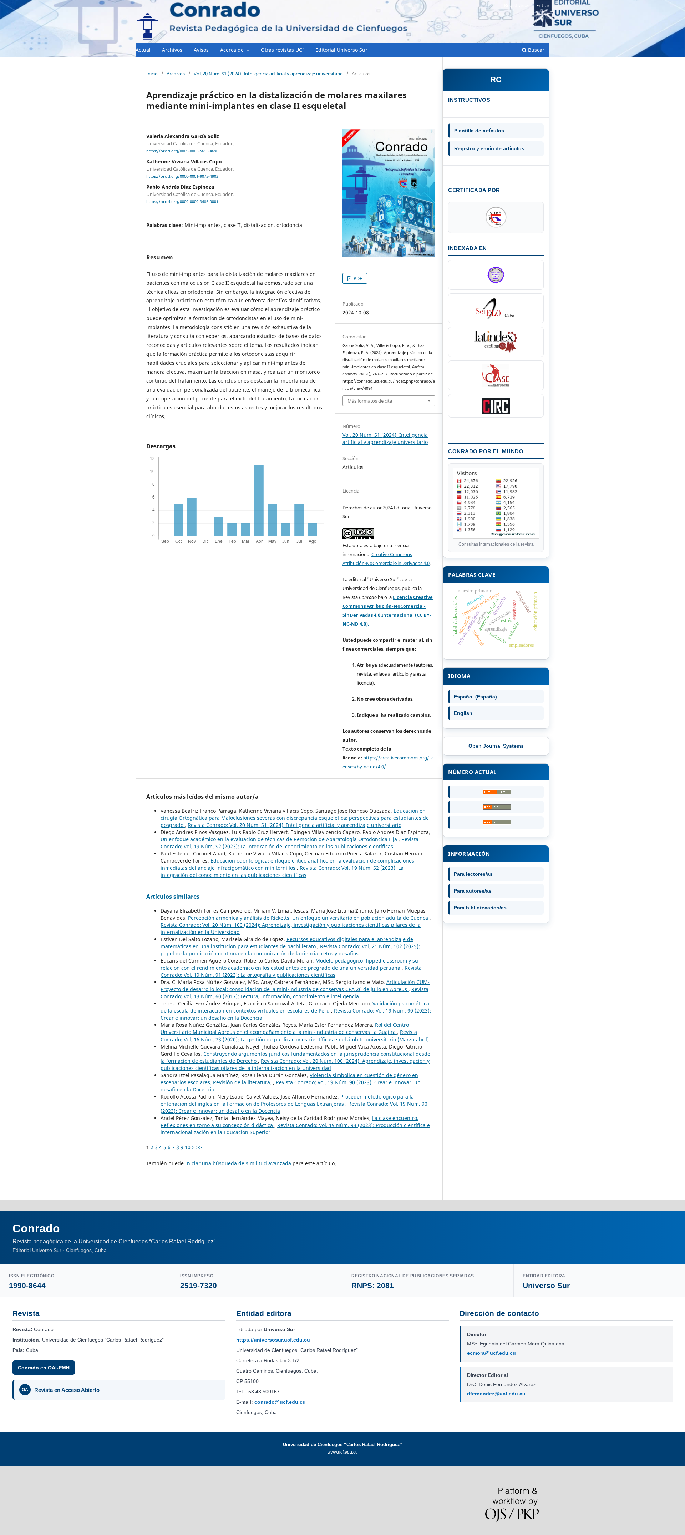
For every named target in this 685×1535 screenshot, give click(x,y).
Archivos (172, 49)
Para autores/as (473, 891)
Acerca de (232, 49)
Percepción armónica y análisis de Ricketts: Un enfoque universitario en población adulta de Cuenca (309, 917)
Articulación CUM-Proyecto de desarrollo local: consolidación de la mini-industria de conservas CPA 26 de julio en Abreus (295, 986)
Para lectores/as (473, 874)
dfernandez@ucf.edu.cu (496, 1394)
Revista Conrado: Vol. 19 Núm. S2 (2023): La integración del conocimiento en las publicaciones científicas (289, 843)
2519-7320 (198, 1285)
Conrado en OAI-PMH (44, 1367)
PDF (357, 278)
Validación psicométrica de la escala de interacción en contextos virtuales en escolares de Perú (295, 1007)
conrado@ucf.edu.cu (280, 1402)
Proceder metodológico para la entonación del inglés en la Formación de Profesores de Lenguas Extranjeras (287, 1100)
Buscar (535, 49)
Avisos (201, 49)
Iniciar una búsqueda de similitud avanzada (238, 1163)
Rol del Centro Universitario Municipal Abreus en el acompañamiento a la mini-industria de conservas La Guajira (285, 1028)
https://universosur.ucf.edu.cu (273, 1340)
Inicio (152, 73)
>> (199, 1147)
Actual (143, 49)
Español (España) (475, 697)
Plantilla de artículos (479, 130)
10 (188, 1147)
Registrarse (516, 5)
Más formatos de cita (369, 401)
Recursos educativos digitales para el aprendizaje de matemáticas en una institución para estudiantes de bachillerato (287, 943)
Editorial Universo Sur (341, 49)
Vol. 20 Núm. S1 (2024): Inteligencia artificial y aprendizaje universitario (268, 73)
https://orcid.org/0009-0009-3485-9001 (182, 202)
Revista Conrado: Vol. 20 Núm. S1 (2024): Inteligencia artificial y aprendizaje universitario (294, 825)
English (463, 713)
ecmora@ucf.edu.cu (491, 1353)
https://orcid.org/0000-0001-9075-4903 (182, 176)
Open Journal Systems (496, 746)
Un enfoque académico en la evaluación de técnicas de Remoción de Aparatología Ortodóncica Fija (280, 839)
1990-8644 (27, 1285)
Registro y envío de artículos (489, 148)
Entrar (542, 5)
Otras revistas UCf (282, 49)
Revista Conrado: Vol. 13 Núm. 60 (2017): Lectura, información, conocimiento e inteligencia (294, 993)
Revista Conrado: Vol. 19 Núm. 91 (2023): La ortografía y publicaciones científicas (291, 971)
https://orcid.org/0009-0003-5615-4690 (182, 150)
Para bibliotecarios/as (480, 907)
